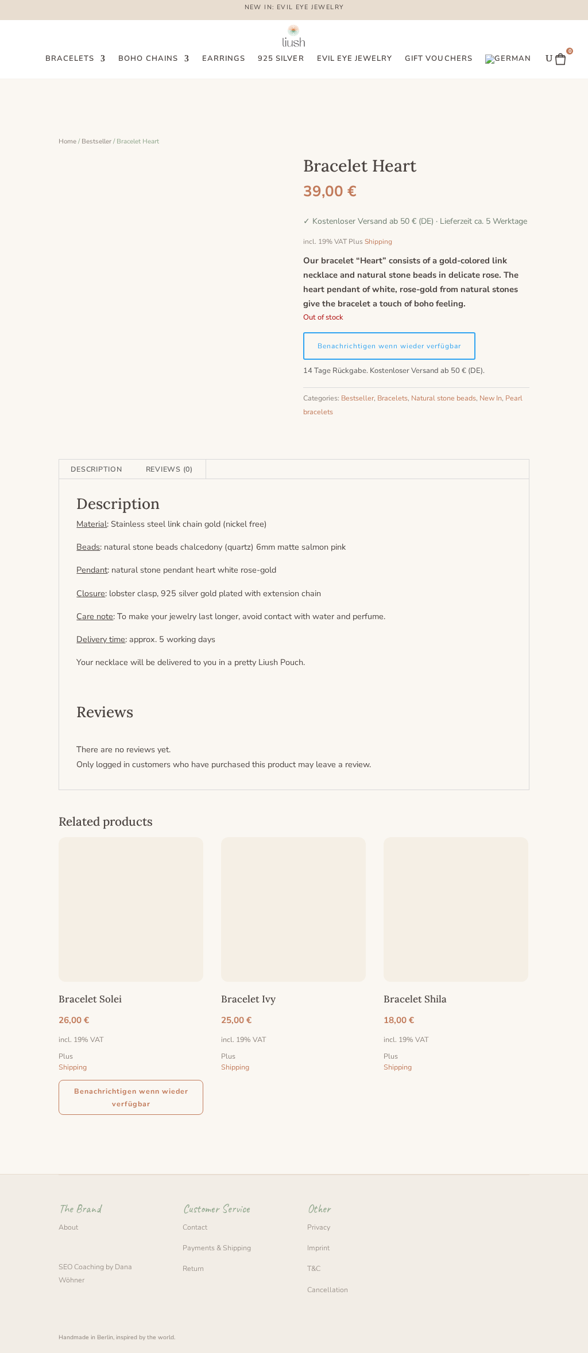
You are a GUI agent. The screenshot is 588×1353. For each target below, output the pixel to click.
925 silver (281, 59)
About (68, 1227)
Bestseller (96, 141)
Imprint (318, 1248)
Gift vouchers (439, 59)
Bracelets (69, 59)
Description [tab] (96, 469)
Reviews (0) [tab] (169, 469)
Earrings (223, 59)
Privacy (318, 1227)
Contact (195, 1227)
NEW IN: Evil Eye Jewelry (294, 8)
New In (490, 398)
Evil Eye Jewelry (355, 59)
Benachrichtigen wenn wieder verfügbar (389, 346)
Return (193, 1268)
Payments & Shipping (217, 1248)
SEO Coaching (81, 1267)
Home (67, 141)
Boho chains (147, 59)
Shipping (378, 241)
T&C (313, 1268)
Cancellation (327, 1289)
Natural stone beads (443, 398)
